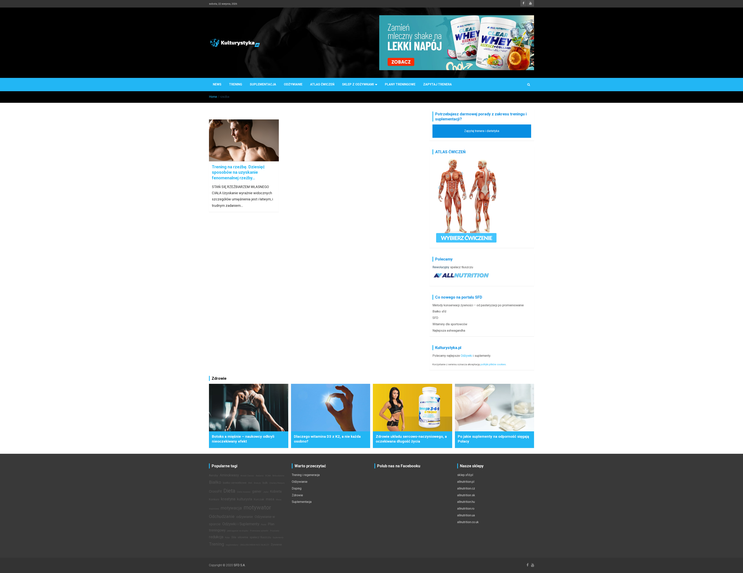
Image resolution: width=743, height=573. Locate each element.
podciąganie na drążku (237, 531)
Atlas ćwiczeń (322, 84)
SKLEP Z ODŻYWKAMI (358, 84)
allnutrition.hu (466, 502)
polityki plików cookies (493, 364)
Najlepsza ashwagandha (448, 330)
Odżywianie (293, 84)
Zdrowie (297, 495)
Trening (235, 84)
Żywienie (276, 544)
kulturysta (244, 499)
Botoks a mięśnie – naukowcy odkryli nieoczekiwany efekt (243, 439)
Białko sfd (439, 311)
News (217, 84)
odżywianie (244, 517)
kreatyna (228, 499)
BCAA (268, 475)
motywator (257, 507)
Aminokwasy (229, 475)
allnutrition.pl (465, 482)
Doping (296, 488)
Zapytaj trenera (437, 84)
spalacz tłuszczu (461, 267)
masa (270, 499)
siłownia (243, 537)
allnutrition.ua (466, 515)
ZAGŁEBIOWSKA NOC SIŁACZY (254, 545)
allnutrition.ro (465, 508)
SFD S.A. (239, 565)
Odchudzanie (222, 516)
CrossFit (215, 491)
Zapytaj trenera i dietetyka (481, 131)
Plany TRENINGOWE (400, 84)
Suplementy (278, 537)
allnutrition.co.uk (468, 522)
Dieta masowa (243, 492)
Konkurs (214, 499)
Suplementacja (263, 84)
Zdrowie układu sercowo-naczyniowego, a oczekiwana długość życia (411, 439)
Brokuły (257, 483)
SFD (435, 318)
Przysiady (274, 531)
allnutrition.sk (466, 495)
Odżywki (466, 356)
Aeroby (213, 475)
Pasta (263, 524)
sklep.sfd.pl (465, 475)
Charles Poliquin (277, 483)
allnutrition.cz (466, 488)
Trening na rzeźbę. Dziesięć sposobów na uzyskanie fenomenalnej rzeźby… (238, 172)
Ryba (227, 537)
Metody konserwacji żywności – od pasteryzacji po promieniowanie (478, 305)
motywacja (231, 507)
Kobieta (276, 491)
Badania (260, 475)
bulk (265, 482)
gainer (256, 491)
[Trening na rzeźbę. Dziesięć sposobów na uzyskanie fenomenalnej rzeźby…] (244, 140)
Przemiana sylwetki (259, 531)
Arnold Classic (247, 475)
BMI (250, 483)
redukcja (216, 537)
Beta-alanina (278, 475)
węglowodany (232, 545)
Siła (233, 537)
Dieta (229, 491)
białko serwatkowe (235, 482)
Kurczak (259, 499)
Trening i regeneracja (306, 475)
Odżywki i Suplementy (240, 524)
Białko (215, 482)
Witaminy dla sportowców (449, 324)
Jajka (265, 492)
